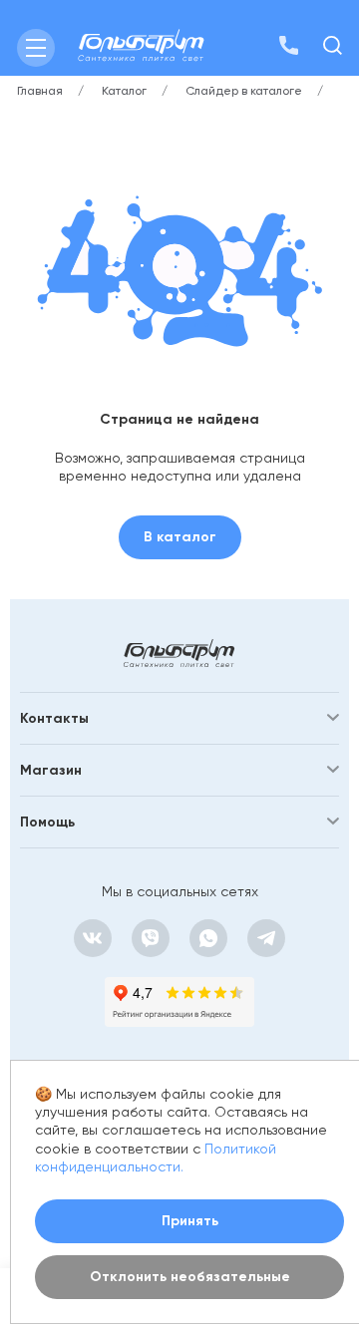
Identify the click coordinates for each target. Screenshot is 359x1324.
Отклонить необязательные (190, 1276)
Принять (190, 1220)
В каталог (180, 536)
